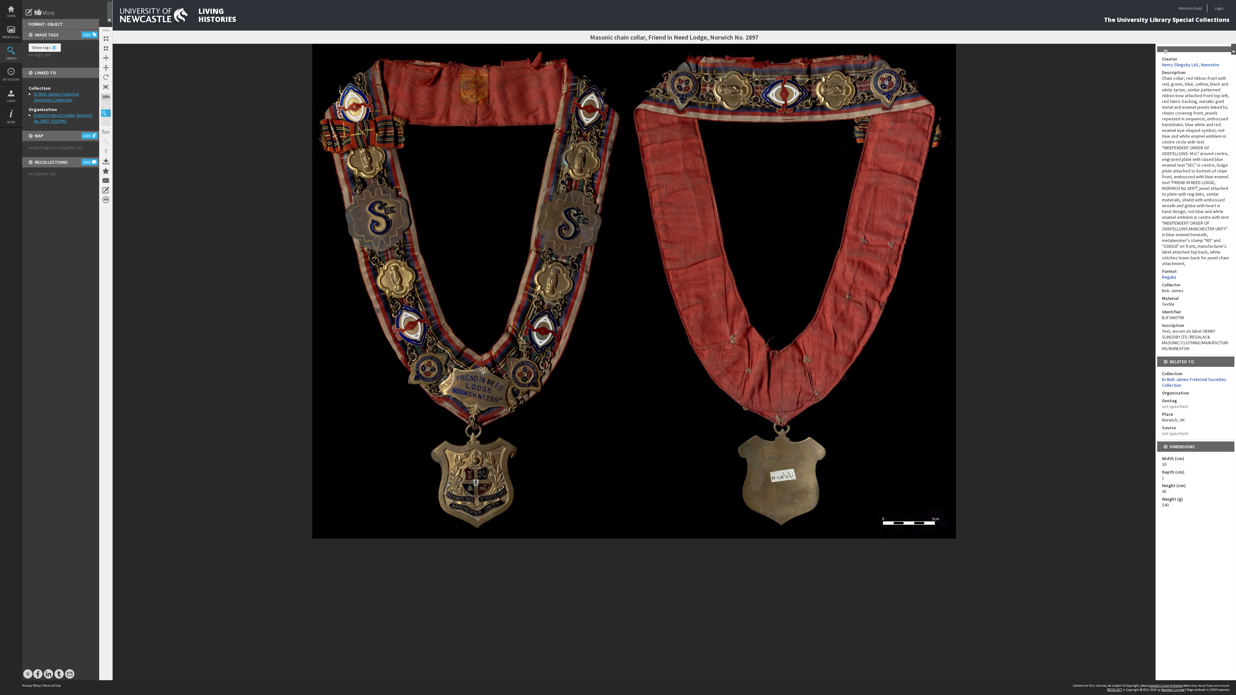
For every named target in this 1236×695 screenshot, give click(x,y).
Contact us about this (105, 180)
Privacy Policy (31, 685)
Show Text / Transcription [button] (105, 132)
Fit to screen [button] (105, 48)
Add (87, 34)
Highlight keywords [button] (105, 151)
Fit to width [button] (105, 58)
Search (11, 58)
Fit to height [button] (105, 67)
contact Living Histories (1166, 685)
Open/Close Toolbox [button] (109, 12)
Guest (1198, 8)
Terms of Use (52, 685)
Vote (44, 12)
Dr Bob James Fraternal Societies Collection (56, 97)
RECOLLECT (1114, 690)
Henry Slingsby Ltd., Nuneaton (1190, 65)
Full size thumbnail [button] (105, 38)
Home (11, 16)
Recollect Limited (1172, 690)
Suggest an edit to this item (29, 12)
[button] (106, 113)
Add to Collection (105, 171)
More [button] (11, 122)
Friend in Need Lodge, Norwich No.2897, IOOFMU (63, 118)
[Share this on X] (28, 671)
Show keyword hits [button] (105, 142)
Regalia (1169, 277)
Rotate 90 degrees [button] (105, 77)
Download (105, 161)
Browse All (11, 37)
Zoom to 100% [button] (105, 87)
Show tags (41, 47)
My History (11, 80)
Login (11, 101)
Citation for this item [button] (105, 200)
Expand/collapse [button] (1233, 49)
